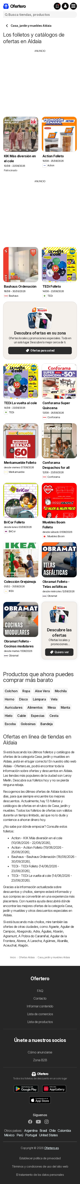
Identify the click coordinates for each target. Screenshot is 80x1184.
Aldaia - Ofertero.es (16, 766)
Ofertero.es (51, 1148)
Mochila (60, 691)
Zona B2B (40, 1060)
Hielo (8, 716)
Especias (38, 716)
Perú (20, 1135)
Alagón (23, 945)
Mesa (52, 707)
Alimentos (34, 707)
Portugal (31, 1135)
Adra (36, 931)
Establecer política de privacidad (40, 1158)
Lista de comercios (40, 1014)
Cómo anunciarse (40, 1052)
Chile (52, 1130)
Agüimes (49, 941)
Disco (23, 699)
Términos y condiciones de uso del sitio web (40, 1166)
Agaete (54, 927)
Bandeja (46, 724)
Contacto (40, 998)
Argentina (30, 1130)
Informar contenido (40, 1006)
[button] (65, 6)
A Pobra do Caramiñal (33, 936)
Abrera (21, 941)
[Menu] (73, 6)
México (9, 1135)
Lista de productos (40, 1022)
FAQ (40, 991)
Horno (9, 699)
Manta (65, 707)
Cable (21, 716)
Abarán (58, 931)
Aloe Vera (42, 691)
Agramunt (10, 936)
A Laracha (34, 941)
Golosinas (28, 724)
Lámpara (39, 699)
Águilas (46, 931)
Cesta (53, 716)
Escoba (10, 724)
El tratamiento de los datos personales (40, 1174)
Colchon (11, 691)
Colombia (64, 1130)
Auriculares (13, 707)
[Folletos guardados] (57, 6)
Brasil (43, 1130)
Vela (54, 699)
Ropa (26, 691)
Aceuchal (9, 945)
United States (48, 1135)
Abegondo (24, 931)
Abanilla (62, 941)
